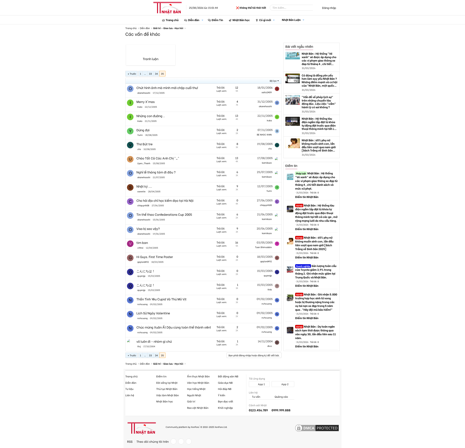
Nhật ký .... (144, 186)
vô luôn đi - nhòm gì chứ (154, 341)
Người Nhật (194, 395)
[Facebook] (173, 441)
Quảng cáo (281, 396)
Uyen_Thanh (143, 163)
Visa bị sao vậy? (148, 228)
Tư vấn (255, 396)
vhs (139, 149)
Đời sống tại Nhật (167, 382)
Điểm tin (291, 166)
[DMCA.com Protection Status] (317, 428)
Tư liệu (129, 389)
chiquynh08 (143, 205)
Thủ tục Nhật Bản (166, 389)
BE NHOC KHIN (264, 134)
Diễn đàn (193, 20)
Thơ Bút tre (144, 144)
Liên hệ (129, 395)
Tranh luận (150, 62)
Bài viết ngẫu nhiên (299, 46)
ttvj (139, 346)
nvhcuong (142, 304)
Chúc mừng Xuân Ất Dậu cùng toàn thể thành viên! (173, 327)
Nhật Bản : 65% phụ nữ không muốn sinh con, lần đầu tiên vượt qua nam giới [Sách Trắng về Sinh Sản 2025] (314, 243)
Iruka (139, 106)
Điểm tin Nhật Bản (306, 197)
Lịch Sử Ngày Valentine (153, 313)
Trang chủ (172, 20)
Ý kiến (221, 395)
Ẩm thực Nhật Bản (198, 376)
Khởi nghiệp (225, 408)
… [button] (145, 73)
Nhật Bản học (241, 20)
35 (162, 73)
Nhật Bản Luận (291, 20)
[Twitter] (181, 441)
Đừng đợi (142, 130)
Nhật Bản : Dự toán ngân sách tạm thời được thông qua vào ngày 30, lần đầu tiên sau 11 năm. (315, 332)
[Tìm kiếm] (315, 8)
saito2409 (267, 92)
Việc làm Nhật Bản (167, 395)
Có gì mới (265, 20)
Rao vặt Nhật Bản (198, 408)
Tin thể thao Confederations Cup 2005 (164, 214)
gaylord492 (143, 261)
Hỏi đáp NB (224, 389)
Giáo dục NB (225, 382)
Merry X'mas (145, 101)
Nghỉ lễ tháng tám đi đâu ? (156, 172)
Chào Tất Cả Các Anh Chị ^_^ (157, 158)
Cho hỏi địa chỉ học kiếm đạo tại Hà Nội (164, 200)
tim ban (142, 242)
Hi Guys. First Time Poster (154, 256)
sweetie (141, 191)
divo (269, 345)
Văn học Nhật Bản (198, 382)
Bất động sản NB (228, 376)
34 (156, 73)
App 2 (284, 384)
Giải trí (191, 401)
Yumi (140, 134)
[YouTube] (189, 441)
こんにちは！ (145, 271)
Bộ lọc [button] (273, 80)
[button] (202, 20)
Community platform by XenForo (196, 426)
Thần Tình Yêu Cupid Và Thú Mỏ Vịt (161, 299)
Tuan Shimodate (263, 247)
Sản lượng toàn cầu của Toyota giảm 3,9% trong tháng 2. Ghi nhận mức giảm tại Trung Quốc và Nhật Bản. (315, 271)
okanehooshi (143, 92)
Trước (133, 73)
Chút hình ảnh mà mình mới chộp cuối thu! (167, 87)
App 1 (261, 384)
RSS (130, 441)
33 (150, 73)
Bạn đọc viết (225, 401)
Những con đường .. (150, 115)
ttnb (270, 289)
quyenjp (141, 275)
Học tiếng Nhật (196, 389)
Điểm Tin (217, 20)
